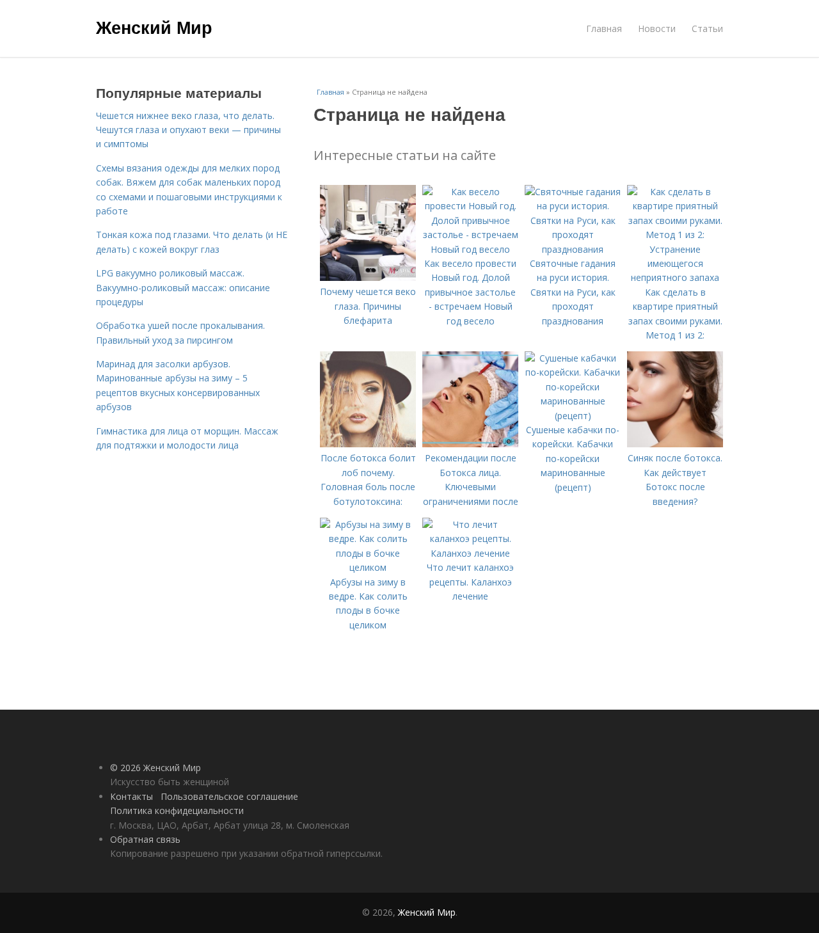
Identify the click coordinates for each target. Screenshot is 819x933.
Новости (657, 28)
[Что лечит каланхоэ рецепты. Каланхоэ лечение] (470, 553)
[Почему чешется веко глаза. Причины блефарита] (368, 277)
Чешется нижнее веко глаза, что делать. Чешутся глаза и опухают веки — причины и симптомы (188, 129)
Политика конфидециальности (177, 810)
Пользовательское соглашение (229, 796)
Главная (604, 28)
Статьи (707, 28)
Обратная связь (145, 839)
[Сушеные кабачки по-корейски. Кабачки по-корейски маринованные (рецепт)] (573, 416)
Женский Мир (154, 27)
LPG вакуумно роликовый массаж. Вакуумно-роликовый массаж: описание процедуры (183, 287)
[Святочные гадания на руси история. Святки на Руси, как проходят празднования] (573, 249)
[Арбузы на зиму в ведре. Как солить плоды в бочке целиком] (368, 567)
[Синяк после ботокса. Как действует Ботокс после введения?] (675, 444)
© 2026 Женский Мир (155, 768)
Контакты (131, 796)
